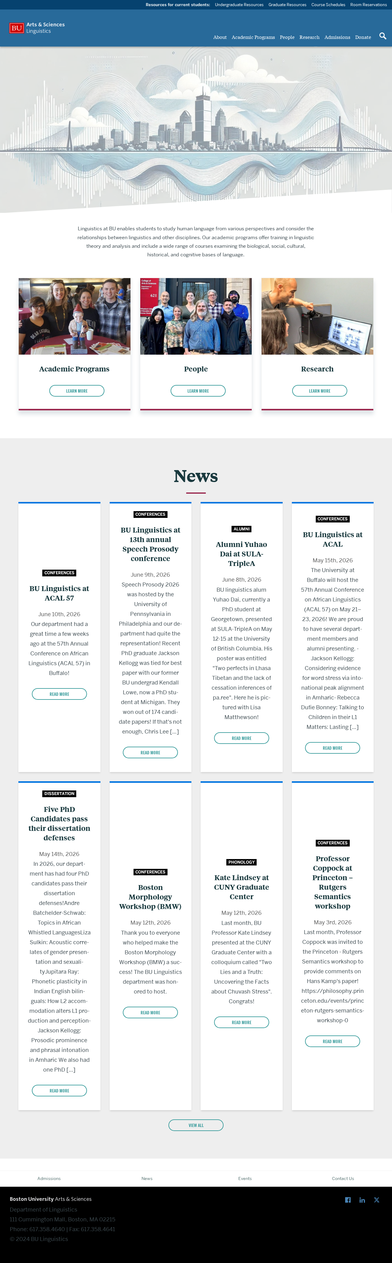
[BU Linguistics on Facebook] (349, 1200)
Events (245, 1178)
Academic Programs (253, 36)
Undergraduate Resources (239, 4)
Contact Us (343, 1178)
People (287, 36)
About (220, 36)
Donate (363, 36)
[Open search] (383, 36)
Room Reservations (368, 4)
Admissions (337, 36)
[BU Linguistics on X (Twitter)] (378, 1200)
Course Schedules (328, 4)
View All (196, 1125)
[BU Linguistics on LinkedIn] (364, 1200)
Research (310, 36)
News (147, 1178)
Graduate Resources (288, 4)
